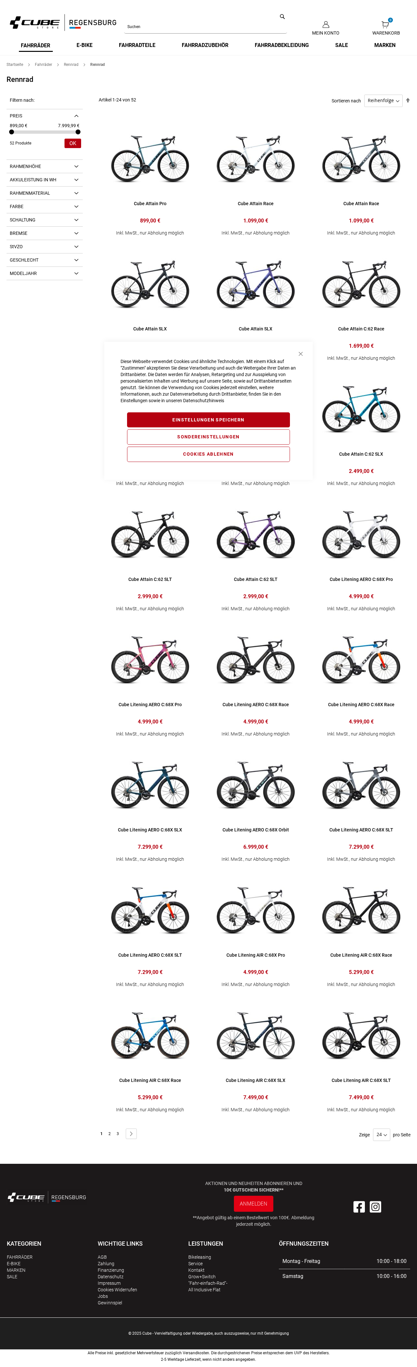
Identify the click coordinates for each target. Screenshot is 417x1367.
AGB (102, 1257)
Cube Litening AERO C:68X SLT (361, 829)
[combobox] (205, 27)
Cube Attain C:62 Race (361, 328)
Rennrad (71, 64)
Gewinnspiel (110, 1302)
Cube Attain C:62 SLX (361, 454)
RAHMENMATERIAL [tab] (30, 193)
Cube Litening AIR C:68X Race (361, 955)
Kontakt (196, 1270)
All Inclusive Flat (204, 1289)
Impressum (109, 1283)
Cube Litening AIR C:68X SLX (255, 1080)
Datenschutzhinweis (203, 400)
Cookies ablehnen (208, 454)
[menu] (208, 46)
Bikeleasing (199, 1257)
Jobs (103, 1296)
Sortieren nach (346, 100)
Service (195, 1263)
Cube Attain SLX (150, 328)
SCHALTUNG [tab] (23, 219)
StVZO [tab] (16, 246)
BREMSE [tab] (18, 233)
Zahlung (106, 1263)
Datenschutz (110, 1276)
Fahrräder (44, 64)
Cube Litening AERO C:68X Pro (361, 579)
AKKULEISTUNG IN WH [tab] (33, 179)
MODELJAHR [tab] (23, 273)
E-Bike (14, 1263)
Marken (16, 1270)
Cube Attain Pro (150, 203)
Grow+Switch (202, 1276)
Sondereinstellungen (208, 437)
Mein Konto (325, 33)
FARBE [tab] (16, 206)
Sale (12, 1276)
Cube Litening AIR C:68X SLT (361, 1080)
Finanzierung (111, 1270)
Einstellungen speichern (208, 419)
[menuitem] (36, 46)
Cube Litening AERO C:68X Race (361, 704)
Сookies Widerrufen (117, 1289)
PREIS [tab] (16, 115)
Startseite (15, 64)
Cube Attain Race (256, 203)
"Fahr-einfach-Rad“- (207, 1283)
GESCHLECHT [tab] (24, 260)
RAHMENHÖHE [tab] (25, 166)
